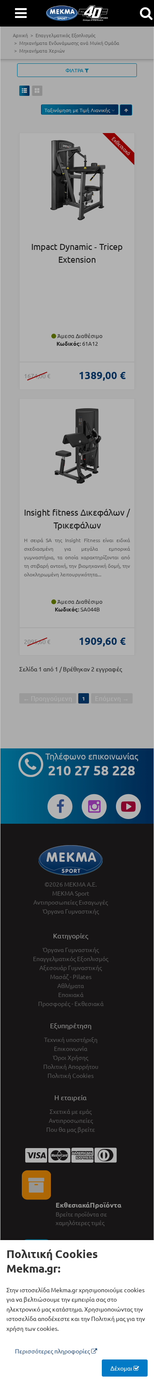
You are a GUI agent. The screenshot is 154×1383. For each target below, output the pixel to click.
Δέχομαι (121, 1368)
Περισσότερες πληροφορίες (53, 1351)
